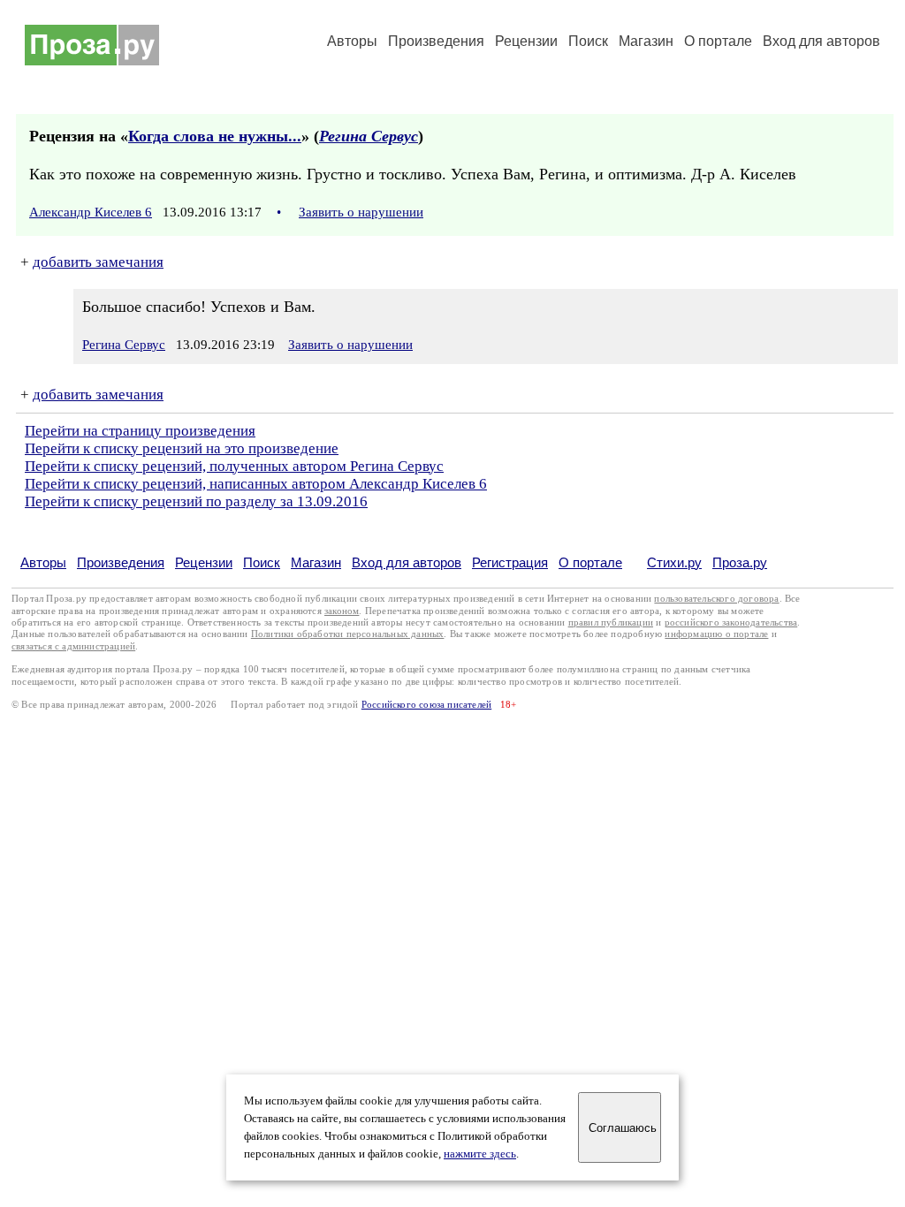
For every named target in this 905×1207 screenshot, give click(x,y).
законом (341, 611)
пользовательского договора (716, 599)
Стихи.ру (674, 562)
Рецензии (526, 41)
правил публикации (610, 622)
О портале (590, 562)
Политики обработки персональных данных (348, 634)
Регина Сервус (368, 136)
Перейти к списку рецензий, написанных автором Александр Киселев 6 (256, 483)
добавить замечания (98, 262)
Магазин (646, 41)
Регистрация (510, 562)
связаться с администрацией (73, 646)
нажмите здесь (480, 1154)
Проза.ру (739, 562)
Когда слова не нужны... (214, 136)
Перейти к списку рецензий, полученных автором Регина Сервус (234, 466)
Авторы (352, 41)
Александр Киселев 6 (90, 212)
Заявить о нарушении (361, 212)
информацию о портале (716, 634)
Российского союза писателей (426, 705)
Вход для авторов (821, 41)
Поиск (588, 41)
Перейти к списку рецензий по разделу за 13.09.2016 (196, 501)
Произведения (436, 41)
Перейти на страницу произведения (140, 430)
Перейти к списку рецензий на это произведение (181, 448)
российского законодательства (731, 622)
